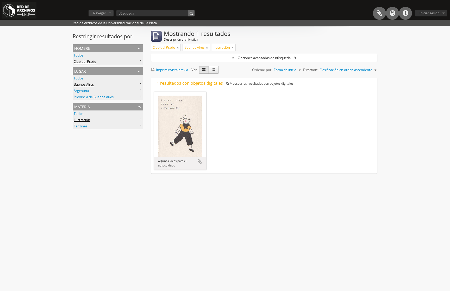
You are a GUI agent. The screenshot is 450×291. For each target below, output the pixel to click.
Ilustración (82, 119)
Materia (82, 106)
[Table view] (214, 70)
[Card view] (204, 70)
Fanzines (80, 126)
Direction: (310, 69)
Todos (78, 55)
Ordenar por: (262, 69)
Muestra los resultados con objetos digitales (261, 83)
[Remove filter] (178, 47)
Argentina (81, 90)
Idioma (392, 13)
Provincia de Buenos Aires (94, 97)
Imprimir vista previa (171, 69)
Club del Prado (85, 61)
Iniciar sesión (430, 13)
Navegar (99, 13)
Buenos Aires (84, 84)
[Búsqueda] (191, 13)
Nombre (82, 47)
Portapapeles (379, 13)
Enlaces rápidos (405, 13)
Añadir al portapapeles (199, 161)
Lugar (80, 70)
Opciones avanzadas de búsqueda (264, 57)
